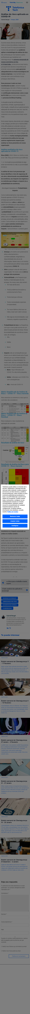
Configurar (15, 525)
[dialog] (15, 507)
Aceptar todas (15, 521)
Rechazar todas (15, 516)
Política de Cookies (12, 511)
